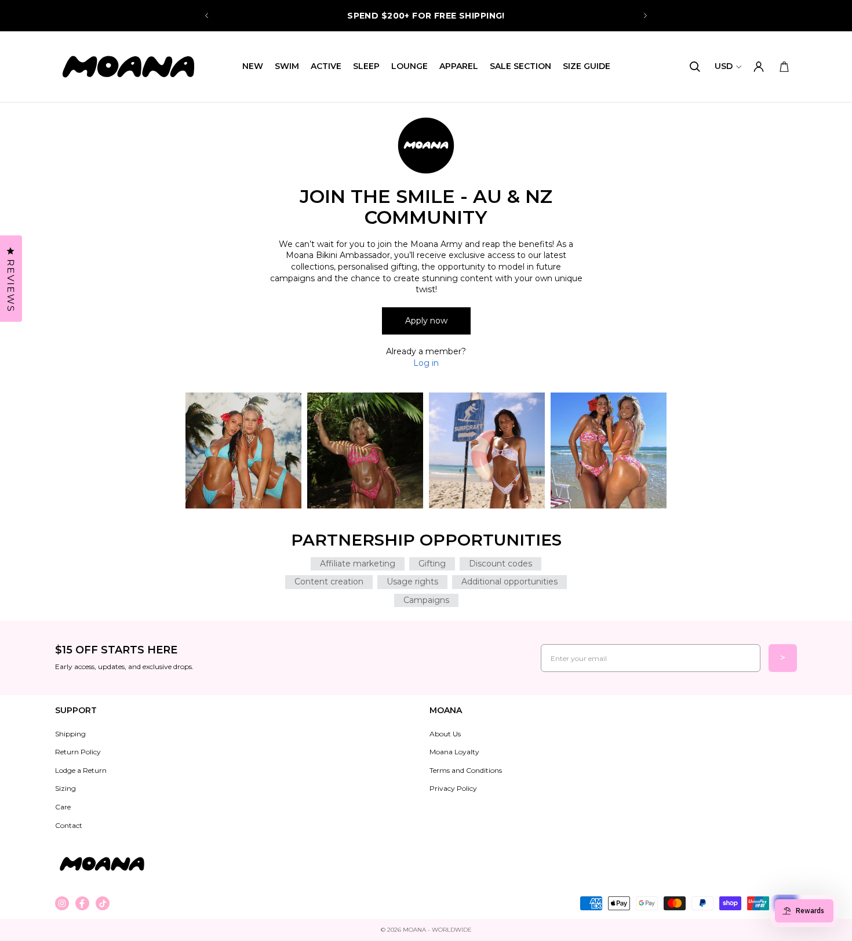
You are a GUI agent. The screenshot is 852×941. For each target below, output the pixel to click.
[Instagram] (62, 903)
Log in (426, 363)
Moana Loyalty (454, 751)
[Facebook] (82, 903)
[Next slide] (645, 15)
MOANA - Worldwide (437, 929)
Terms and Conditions (465, 770)
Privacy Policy (453, 788)
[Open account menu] (758, 66)
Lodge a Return (81, 770)
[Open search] (695, 66)
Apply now (426, 320)
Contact (68, 825)
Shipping (70, 733)
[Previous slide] (207, 15)
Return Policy (78, 751)
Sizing (65, 788)
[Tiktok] (103, 903)
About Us (445, 733)
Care (63, 806)
